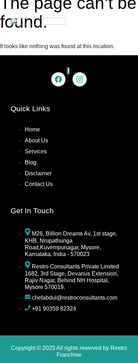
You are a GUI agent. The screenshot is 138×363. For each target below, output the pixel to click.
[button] (121, 24)
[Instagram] (80, 79)
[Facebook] (58, 79)
